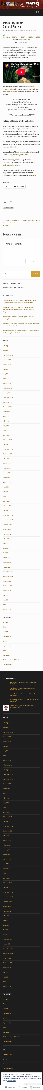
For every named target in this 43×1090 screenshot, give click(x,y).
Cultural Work (7, 636)
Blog (4, 627)
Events (10, 202)
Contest (5, 632)
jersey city (9, 207)
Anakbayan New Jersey (28, 30)
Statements (6, 655)
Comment (31, 261)
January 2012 (7, 567)
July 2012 (6, 539)
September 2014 (8, 454)
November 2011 (8, 576)
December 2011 (8, 572)
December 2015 (8, 397)
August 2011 (7, 590)
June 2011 (6, 600)
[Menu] (5, 12)
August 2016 (7, 364)
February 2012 (7, 562)
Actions (5, 622)
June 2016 (6, 369)
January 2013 (7, 510)
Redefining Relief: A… (17, 700)
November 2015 (8, 402)
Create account (8, 1054)
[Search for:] (21, 274)
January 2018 (7, 346)
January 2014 (7, 473)
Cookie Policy (11, 1081)
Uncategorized (7, 664)
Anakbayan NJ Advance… (18, 682)
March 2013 (6, 501)
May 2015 (6, 426)
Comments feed (8, 1068)
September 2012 (8, 529)
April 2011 (6, 605)
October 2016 (7, 360)
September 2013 (8, 477)
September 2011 (8, 586)
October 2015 (7, 407)
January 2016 (7, 393)
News (4, 650)
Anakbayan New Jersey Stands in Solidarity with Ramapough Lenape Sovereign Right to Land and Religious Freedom (18, 309)
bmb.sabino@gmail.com (11, 165)
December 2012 (8, 515)
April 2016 (6, 378)
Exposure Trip (7, 646)
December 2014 (8, 449)
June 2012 (6, 543)
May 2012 (6, 548)
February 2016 (7, 388)
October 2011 (7, 581)
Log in (5, 1059)
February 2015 (7, 440)
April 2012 (6, 553)
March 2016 (7, 383)
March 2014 (7, 463)
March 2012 (7, 558)
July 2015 (6, 421)
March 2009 (7, 609)
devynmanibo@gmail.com (18, 155)
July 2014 (6, 459)
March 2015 (7, 435)
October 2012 (7, 524)
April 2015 (6, 430)
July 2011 (6, 595)
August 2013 (7, 482)
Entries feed (6, 1064)
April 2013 (6, 496)
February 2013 (7, 506)
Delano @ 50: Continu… (17, 705)
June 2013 (6, 487)
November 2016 (8, 355)
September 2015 (8, 411)
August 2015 (7, 416)
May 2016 (6, 374)
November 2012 (8, 520)
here (34, 175)
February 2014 (7, 468)
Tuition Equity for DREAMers (11, 660)
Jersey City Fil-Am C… (16, 694)
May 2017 (6, 350)
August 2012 (7, 534)
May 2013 (6, 492)
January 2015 (7, 444)
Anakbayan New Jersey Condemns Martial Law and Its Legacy (11, 223)
